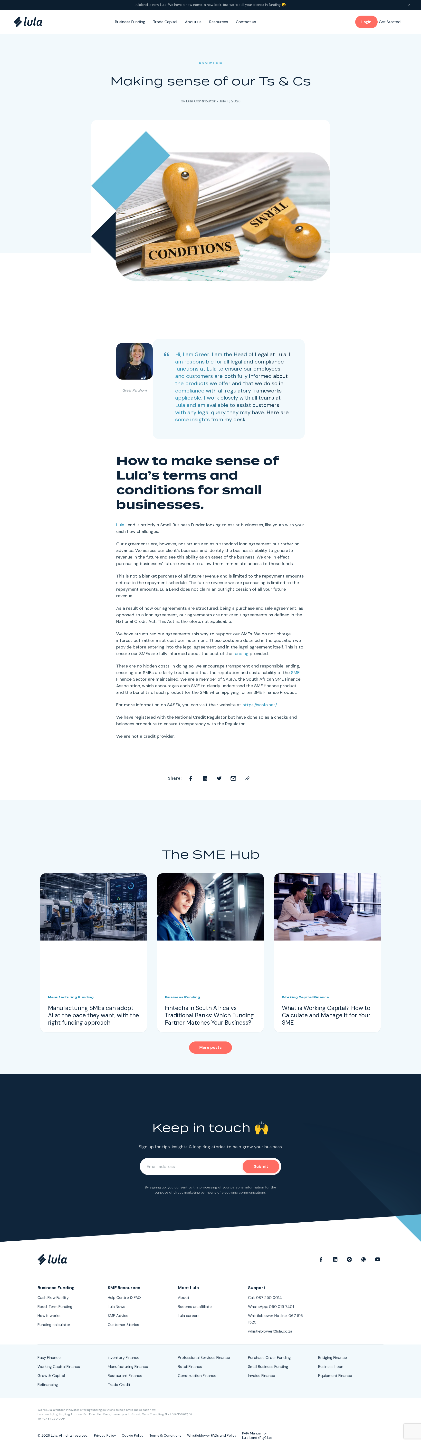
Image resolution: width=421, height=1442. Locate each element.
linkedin (335, 1259)
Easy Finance (49, 1357)
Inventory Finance (123, 1357)
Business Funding (130, 21)
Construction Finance (197, 1375)
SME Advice (118, 1315)
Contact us (246, 21)
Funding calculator (54, 1324)
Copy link (247, 778)
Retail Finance (190, 1366)
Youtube (377, 1259)
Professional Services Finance (204, 1357)
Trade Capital (165, 21)
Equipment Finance (335, 1375)
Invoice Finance (261, 1375)
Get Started (390, 21)
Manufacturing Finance (128, 1366)
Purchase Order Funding (269, 1357)
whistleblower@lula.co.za (270, 1331)
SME (295, 673)
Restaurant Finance (125, 1375)
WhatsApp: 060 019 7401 (271, 1306)
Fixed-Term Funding (55, 1306)
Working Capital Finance (59, 1366)
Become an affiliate (195, 1306)
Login (366, 21)
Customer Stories (123, 1324)
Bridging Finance (332, 1357)
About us (193, 21)
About (183, 1297)
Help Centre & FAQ (124, 1297)
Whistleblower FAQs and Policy (211, 1435)
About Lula (210, 63)
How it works (49, 1315)
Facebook (191, 778)
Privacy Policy (105, 1435)
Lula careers (189, 1315)
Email (233, 778)
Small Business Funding (268, 1366)
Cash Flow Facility (53, 1297)
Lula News (116, 1306)
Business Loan (330, 1366)
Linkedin (205, 778)
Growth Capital (51, 1375)
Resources (218, 21)
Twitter (219, 778)
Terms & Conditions (165, 1435)
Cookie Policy (133, 1435)
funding (241, 654)
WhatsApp (363, 1259)
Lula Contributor (201, 101)
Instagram (349, 1259)
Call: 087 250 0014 (265, 1297)
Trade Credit (119, 1384)
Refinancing (48, 1384)
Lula (180, 405)
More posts (210, 1047)
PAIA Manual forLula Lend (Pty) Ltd (257, 1435)
